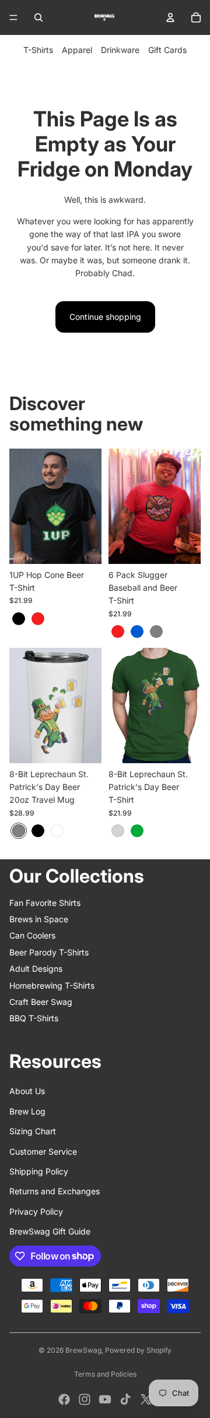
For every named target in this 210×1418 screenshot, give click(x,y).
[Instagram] (85, 1399)
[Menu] (13, 17)
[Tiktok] (125, 1399)
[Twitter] (146, 1399)
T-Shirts (38, 50)
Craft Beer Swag (40, 1002)
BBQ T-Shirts (33, 1018)
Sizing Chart (32, 1131)
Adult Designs (35, 968)
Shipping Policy (38, 1171)
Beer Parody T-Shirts (49, 952)
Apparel (77, 50)
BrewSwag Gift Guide (49, 1231)
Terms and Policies (105, 1374)
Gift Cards (167, 50)
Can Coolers (32, 935)
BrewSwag (83, 1350)
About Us (27, 1091)
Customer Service (43, 1151)
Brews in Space (38, 919)
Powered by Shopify (138, 1350)
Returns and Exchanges (54, 1191)
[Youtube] (105, 1399)
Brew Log (27, 1111)
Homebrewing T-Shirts (51, 985)
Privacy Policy (36, 1211)
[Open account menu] (170, 17)
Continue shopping (105, 317)
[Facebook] (64, 1399)
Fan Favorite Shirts (44, 903)
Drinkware (120, 50)
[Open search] (38, 17)
